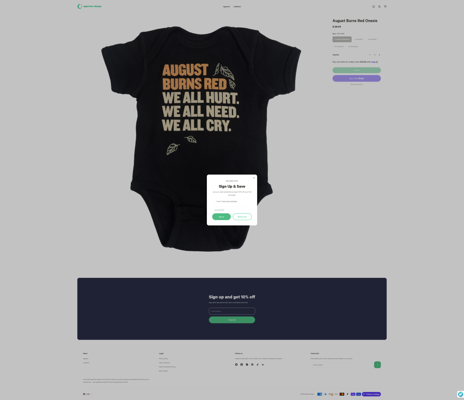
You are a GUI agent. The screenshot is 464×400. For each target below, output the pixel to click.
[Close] (254, 178)
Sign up (221, 217)
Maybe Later (242, 217)
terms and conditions (230, 201)
